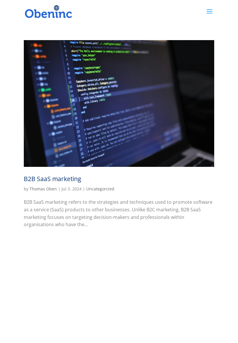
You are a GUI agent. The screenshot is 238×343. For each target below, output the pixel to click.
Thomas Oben (43, 189)
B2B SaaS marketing (52, 179)
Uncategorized (100, 189)
